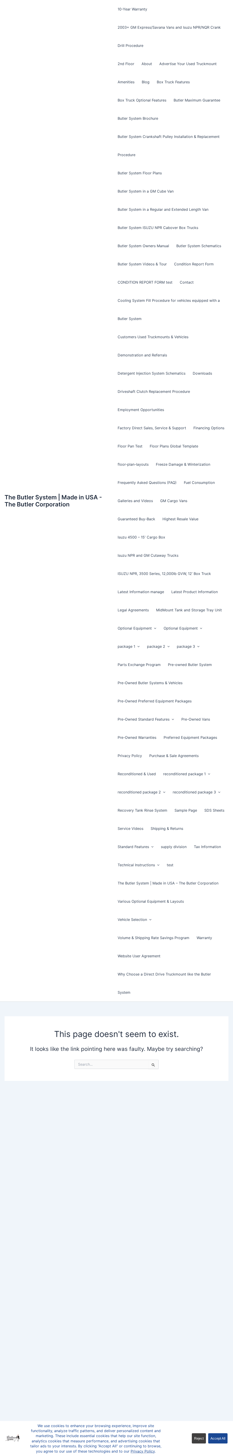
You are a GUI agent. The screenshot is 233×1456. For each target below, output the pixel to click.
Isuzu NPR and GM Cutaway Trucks (148, 555)
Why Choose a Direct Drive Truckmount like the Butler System (164, 983)
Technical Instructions (136, 865)
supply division (174, 846)
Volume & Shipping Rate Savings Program (153, 937)
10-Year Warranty (132, 9)
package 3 (186, 646)
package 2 (156, 646)
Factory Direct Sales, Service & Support (152, 428)
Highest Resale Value (180, 519)
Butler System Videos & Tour (142, 264)
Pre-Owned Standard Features (144, 719)
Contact (187, 282)
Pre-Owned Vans (195, 719)
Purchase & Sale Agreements (174, 755)
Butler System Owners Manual (143, 246)
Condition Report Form (194, 264)
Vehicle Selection (132, 919)
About (147, 63)
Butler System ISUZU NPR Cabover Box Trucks (158, 227)
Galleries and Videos (135, 500)
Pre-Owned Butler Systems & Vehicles (150, 683)
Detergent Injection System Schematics (151, 373)
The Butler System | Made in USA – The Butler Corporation (168, 883)
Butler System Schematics (198, 246)
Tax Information (207, 846)
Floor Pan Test (130, 446)
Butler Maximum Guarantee (197, 100)
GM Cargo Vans (173, 500)
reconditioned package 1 (184, 774)
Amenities (126, 82)
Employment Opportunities (141, 409)
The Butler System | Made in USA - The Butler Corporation (53, 501)
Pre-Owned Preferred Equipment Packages (155, 701)
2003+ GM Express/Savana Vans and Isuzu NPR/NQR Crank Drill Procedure (169, 36)
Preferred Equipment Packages (190, 737)
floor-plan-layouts (133, 464)
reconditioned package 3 (194, 792)
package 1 (126, 646)
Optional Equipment (135, 628)
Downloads (202, 373)
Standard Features (133, 846)
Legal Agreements (133, 610)
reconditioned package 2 (139, 792)
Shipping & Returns (167, 828)
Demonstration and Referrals (142, 355)
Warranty (204, 937)
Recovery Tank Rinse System (142, 810)
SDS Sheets (214, 810)
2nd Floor (126, 63)
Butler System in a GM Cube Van (146, 191)
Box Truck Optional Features (142, 100)
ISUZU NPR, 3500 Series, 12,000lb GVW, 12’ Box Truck (164, 573)
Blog (145, 82)
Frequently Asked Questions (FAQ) (147, 482)
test (170, 865)
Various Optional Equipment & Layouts (151, 901)
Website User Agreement (139, 956)
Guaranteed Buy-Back (136, 519)
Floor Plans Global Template (174, 446)
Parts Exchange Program (139, 664)
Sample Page (186, 810)
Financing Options (208, 428)
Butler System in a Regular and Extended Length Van (163, 209)
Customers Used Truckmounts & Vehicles (153, 337)
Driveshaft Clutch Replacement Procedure (154, 391)
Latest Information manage (141, 592)
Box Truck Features (173, 82)
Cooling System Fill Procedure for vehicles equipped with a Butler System (169, 309)
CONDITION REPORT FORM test (145, 282)
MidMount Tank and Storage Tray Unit (189, 610)
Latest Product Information (194, 592)
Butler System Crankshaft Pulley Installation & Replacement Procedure (169, 145)
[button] (154, 628)
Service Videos (130, 828)
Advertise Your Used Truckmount (188, 63)
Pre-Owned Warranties (137, 737)
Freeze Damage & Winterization (183, 464)
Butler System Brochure (138, 118)
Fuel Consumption (199, 482)
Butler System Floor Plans (140, 173)
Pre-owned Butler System (190, 664)
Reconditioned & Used (137, 774)
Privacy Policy (130, 755)
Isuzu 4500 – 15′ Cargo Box (141, 537)
